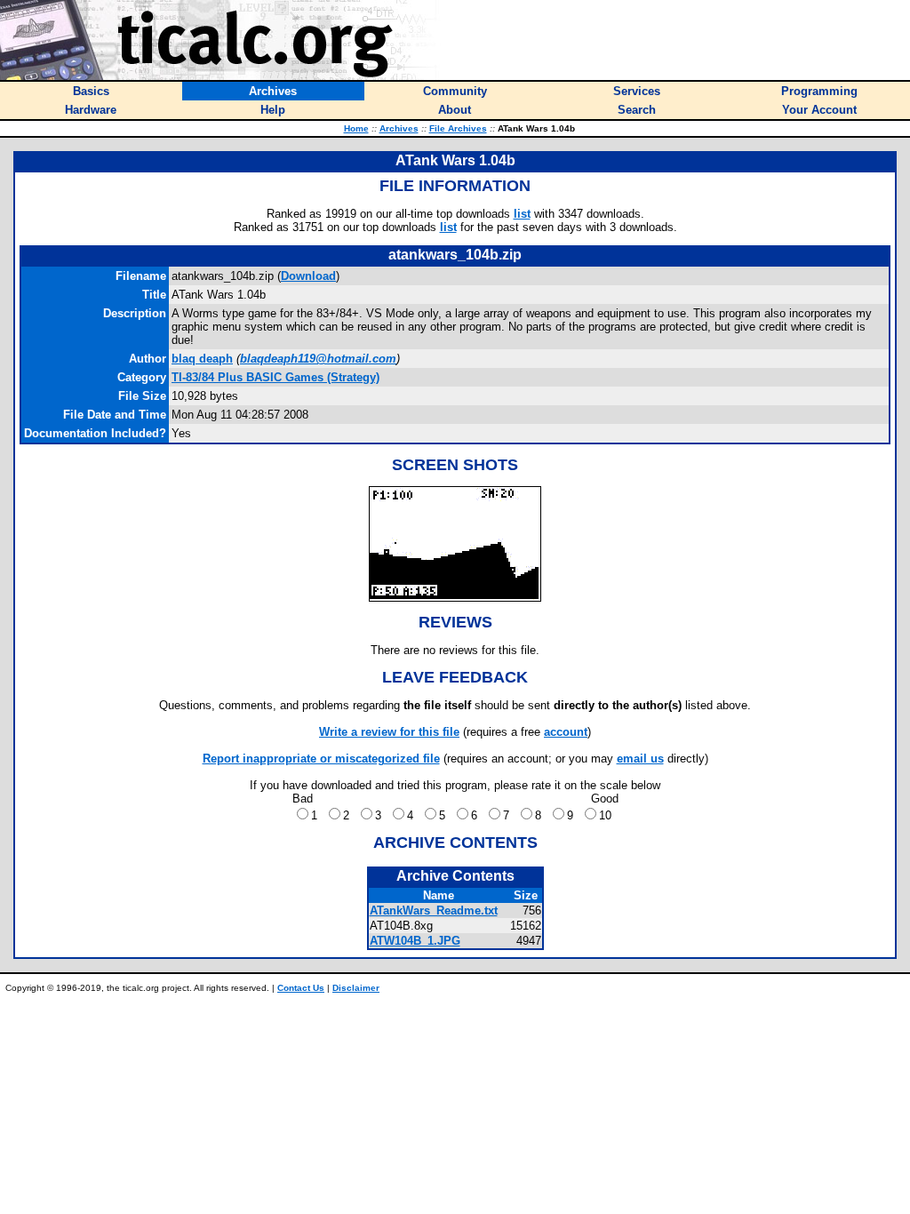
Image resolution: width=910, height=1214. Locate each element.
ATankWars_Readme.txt (434, 910)
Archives (399, 128)
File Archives (458, 128)
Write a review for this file (389, 732)
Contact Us (300, 988)
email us (640, 758)
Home (356, 128)
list (522, 213)
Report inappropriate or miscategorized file (321, 758)
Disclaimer (355, 988)
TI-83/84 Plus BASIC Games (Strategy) (275, 377)
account (565, 732)
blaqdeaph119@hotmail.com (318, 358)
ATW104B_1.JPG (415, 940)
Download (308, 276)
